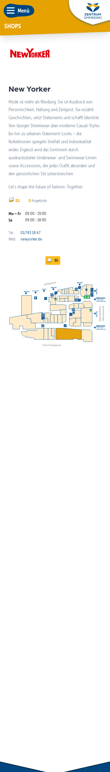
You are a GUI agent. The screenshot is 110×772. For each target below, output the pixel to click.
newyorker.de (31, 239)
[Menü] (11, 11)
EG (56, 260)
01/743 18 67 (31, 232)
